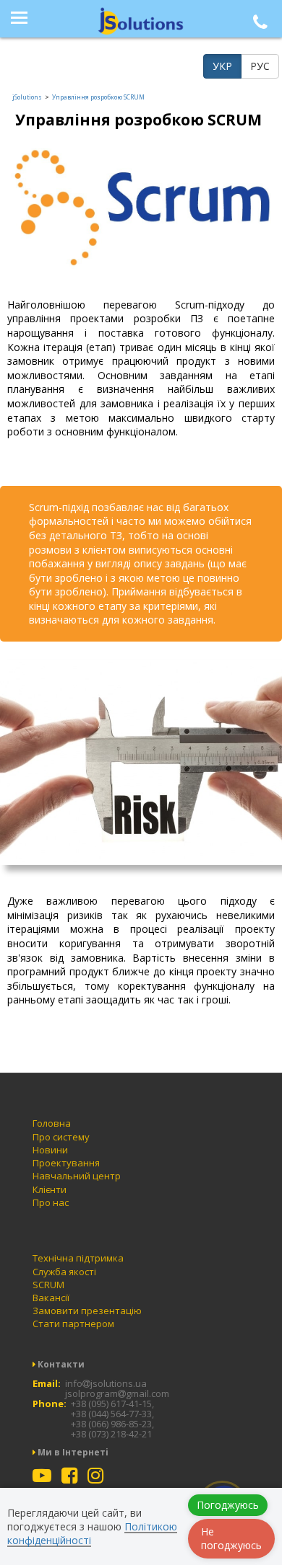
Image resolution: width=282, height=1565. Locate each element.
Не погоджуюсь (231, 1539)
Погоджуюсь (228, 1505)
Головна (52, 1123)
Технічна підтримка (78, 1257)
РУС (260, 66)
